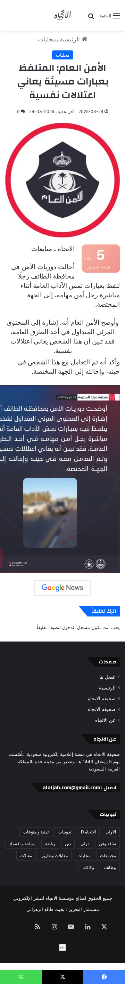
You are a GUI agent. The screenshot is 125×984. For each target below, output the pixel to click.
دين (68, 843)
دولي (85, 843)
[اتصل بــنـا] (62, 947)
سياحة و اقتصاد (22, 843)
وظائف (110, 867)
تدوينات (64, 831)
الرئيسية (71, 39)
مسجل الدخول (76, 627)
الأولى (111, 831)
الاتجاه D (88, 831)
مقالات (26, 855)
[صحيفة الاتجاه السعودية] (62, 15)
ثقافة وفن (107, 843)
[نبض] (20, 927)
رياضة (50, 843)
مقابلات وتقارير (55, 855)
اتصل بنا (107, 677)
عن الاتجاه (105, 720)
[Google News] (62, 588)
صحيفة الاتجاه (102, 698)
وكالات (88, 867)
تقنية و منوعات (36, 831)
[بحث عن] (91, 18)
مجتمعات (108, 855)
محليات (47, 39)
